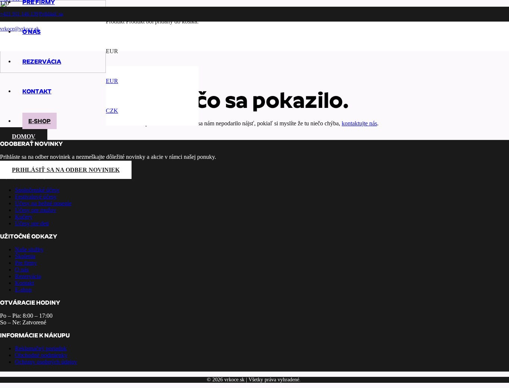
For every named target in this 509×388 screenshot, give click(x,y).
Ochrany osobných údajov (46, 362)
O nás (22, 269)
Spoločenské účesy (37, 190)
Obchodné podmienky (41, 355)
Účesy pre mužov (35, 210)
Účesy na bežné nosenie (43, 203)
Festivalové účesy (36, 196)
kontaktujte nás (359, 123)
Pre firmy (26, 263)
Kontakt (24, 283)
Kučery (23, 217)
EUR (112, 81)
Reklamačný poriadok (41, 348)
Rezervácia (28, 276)
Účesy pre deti (32, 223)
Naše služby (29, 249)
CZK (112, 111)
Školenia (25, 256)
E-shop (23, 289)
